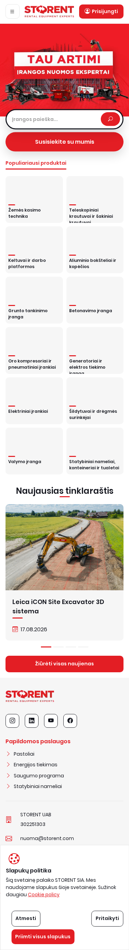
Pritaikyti (107, 918)
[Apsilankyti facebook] (70, 721)
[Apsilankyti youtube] (51, 721)
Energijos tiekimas (35, 764)
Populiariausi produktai (36, 163)
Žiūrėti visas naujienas (64, 663)
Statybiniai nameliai (38, 786)
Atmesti (25, 918)
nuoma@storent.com (47, 838)
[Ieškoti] (110, 119)
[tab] (46, 647)
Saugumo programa (39, 775)
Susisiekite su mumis (64, 141)
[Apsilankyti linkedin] (32, 721)
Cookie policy (44, 894)
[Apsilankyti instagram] (12, 721)
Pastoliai (24, 753)
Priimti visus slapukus (43, 936)
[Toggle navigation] (13, 11)
